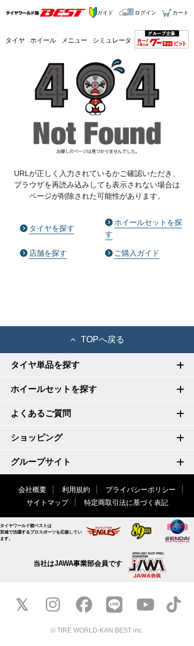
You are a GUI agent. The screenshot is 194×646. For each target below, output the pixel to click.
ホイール (43, 40)
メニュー (74, 40)
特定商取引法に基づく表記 (126, 502)
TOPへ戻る (102, 339)
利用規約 (76, 490)
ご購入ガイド (137, 253)
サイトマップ (47, 502)
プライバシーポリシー (141, 490)
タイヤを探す (51, 228)
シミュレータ (112, 40)
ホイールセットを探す (143, 228)
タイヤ (15, 40)
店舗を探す (48, 253)
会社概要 (32, 490)
